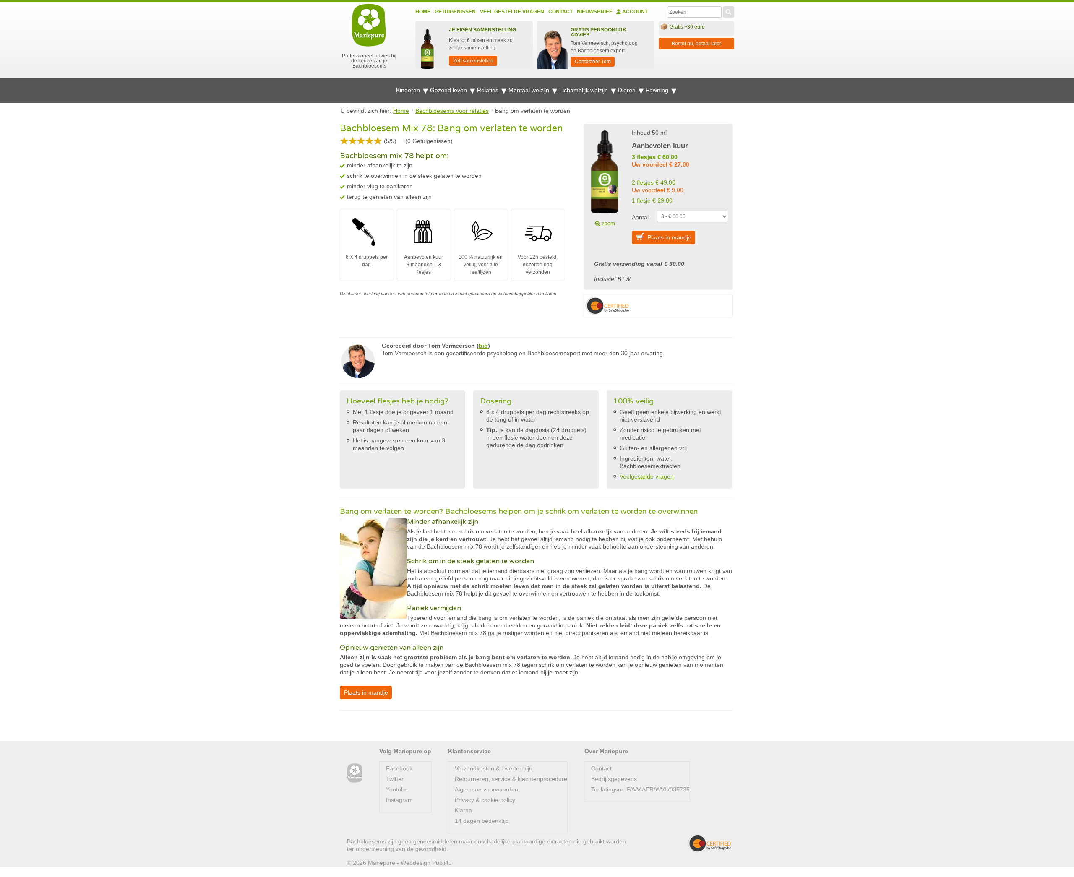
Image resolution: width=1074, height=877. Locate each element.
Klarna (463, 810)
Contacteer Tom (593, 62)
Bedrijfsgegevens (614, 779)
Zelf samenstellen (473, 61)
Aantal (640, 217)
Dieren (627, 90)
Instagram (399, 799)
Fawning (658, 90)
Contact (560, 12)
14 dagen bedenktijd (482, 820)
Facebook (399, 768)
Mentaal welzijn (529, 90)
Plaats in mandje (669, 237)
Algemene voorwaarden (486, 789)
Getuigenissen (455, 12)
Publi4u (442, 862)
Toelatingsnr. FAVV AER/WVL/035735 (640, 789)
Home (422, 12)
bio (483, 345)
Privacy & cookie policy (485, 799)
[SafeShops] (709, 843)
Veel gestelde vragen (512, 12)
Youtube (397, 789)
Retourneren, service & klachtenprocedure (511, 779)
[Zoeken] (728, 11)
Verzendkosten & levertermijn (493, 768)
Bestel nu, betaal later (696, 44)
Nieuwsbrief (594, 12)
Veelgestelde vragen (647, 476)
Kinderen (409, 90)
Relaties (488, 90)
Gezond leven (449, 90)
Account (634, 12)
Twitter (395, 779)
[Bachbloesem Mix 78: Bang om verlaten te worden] (604, 177)
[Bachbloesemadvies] (354, 773)
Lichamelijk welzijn (584, 90)
